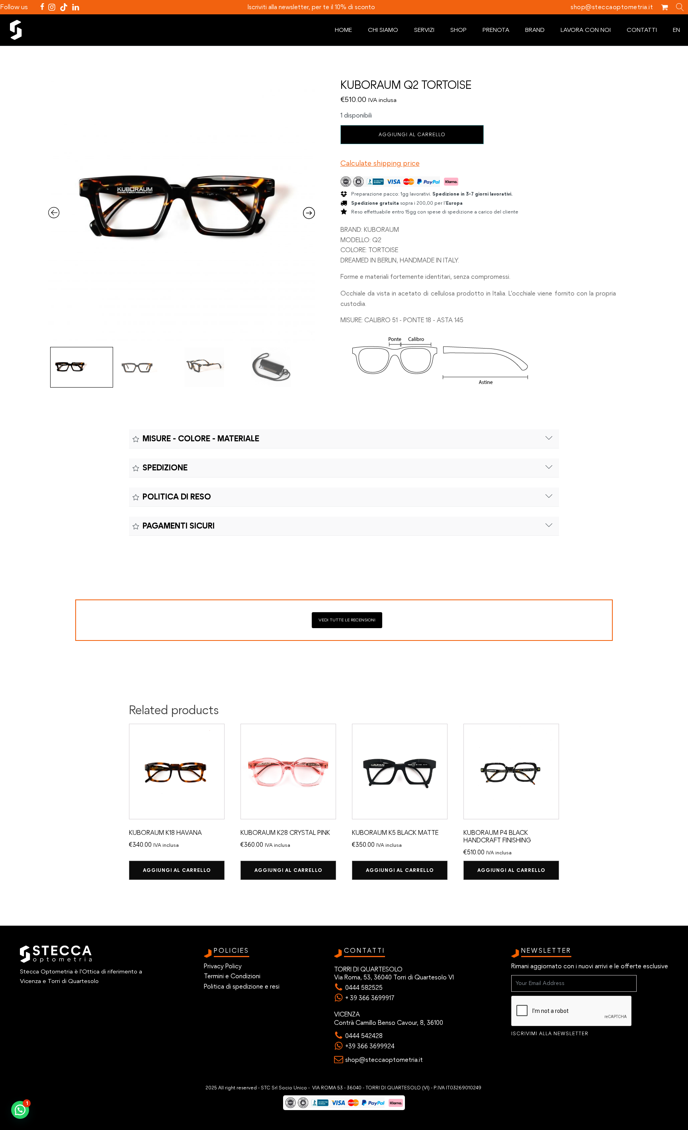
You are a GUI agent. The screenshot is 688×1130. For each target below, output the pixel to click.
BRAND (535, 29)
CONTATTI (642, 29)
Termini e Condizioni (232, 976)
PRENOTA (496, 29)
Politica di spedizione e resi (242, 986)
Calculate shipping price (380, 163)
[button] (20, 1110)
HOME (343, 29)
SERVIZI (424, 29)
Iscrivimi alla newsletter (549, 1033)
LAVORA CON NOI (586, 29)
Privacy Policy (223, 966)
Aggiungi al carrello (412, 134)
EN (676, 29)
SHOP (458, 29)
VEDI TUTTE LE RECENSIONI (347, 620)
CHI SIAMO (383, 29)
